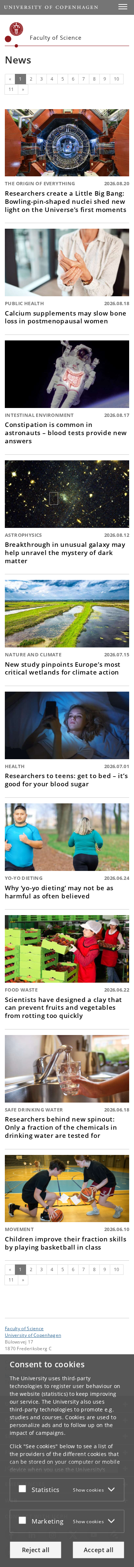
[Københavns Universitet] (14, 35)
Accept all (99, 1550)
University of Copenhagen (33, 1335)
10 (116, 79)
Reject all (36, 1550)
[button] (122, 7)
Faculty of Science (24, 1328)
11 (11, 89)
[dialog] (67, 1460)
